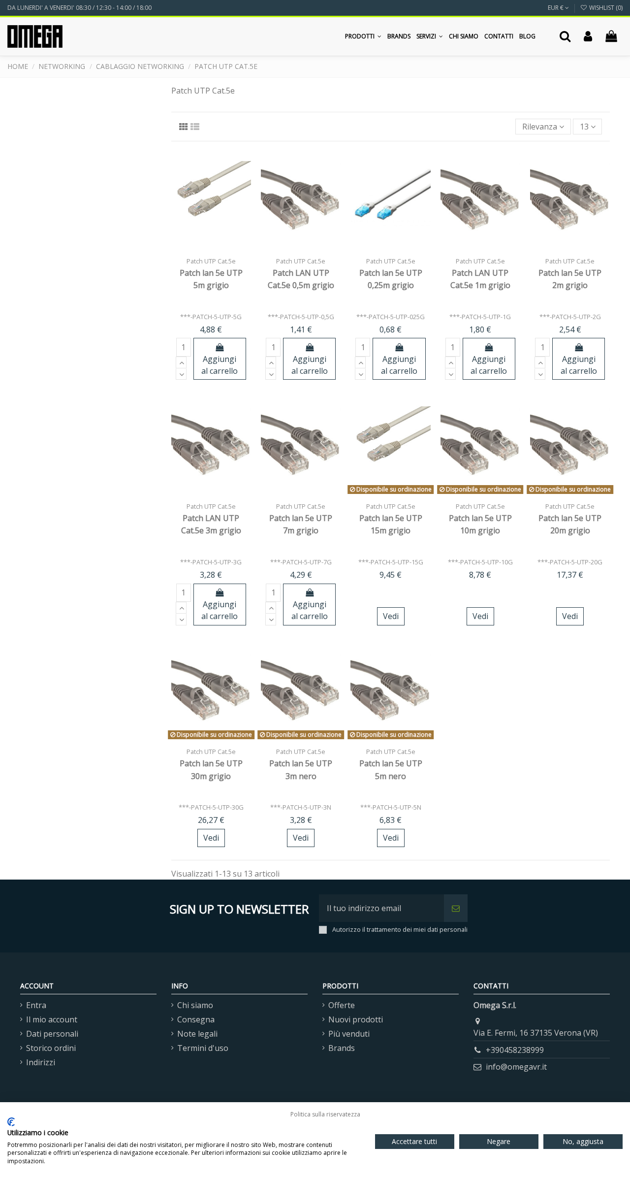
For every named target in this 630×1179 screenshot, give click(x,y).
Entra (36, 1005)
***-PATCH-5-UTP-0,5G (301, 316)
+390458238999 (515, 1050)
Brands (341, 1048)
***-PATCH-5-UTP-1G (480, 316)
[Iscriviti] (456, 908)
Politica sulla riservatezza (325, 1114)
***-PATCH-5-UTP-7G (301, 561)
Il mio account (51, 1019)
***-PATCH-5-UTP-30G (211, 807)
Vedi (391, 616)
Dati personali (52, 1033)
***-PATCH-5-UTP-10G (480, 561)
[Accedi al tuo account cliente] (588, 36)
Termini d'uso (202, 1048)
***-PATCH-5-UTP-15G (390, 561)
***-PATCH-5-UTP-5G (211, 316)
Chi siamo (195, 1005)
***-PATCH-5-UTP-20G (569, 561)
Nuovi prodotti (355, 1019)
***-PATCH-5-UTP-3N (300, 807)
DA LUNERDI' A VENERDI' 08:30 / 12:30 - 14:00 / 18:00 (79, 7)
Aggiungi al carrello (219, 365)
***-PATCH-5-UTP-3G (211, 561)
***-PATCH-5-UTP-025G (390, 316)
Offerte (341, 1005)
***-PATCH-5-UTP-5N (390, 807)
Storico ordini (51, 1048)
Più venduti (349, 1033)
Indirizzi (40, 1062)
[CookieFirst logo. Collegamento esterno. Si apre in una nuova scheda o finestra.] (11, 1121)
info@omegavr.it (516, 1066)
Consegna (196, 1019)
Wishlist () (605, 7)
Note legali (197, 1033)
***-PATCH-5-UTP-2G (570, 316)
